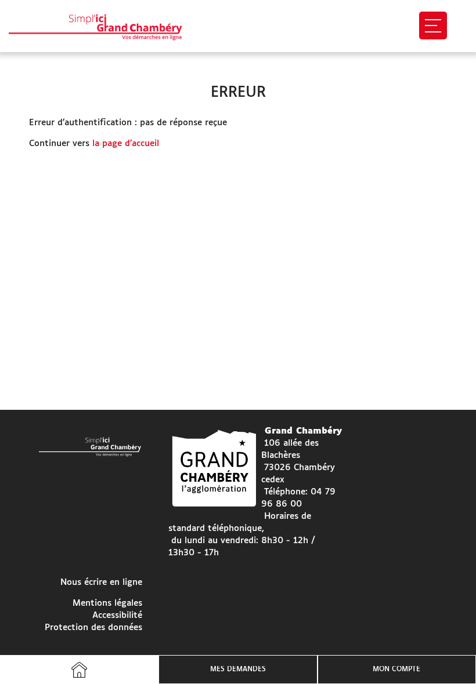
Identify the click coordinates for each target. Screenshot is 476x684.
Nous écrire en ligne (101, 582)
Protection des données (93, 627)
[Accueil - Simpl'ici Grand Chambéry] (106, 26)
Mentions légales (107, 603)
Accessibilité (117, 615)
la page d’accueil (125, 143)
